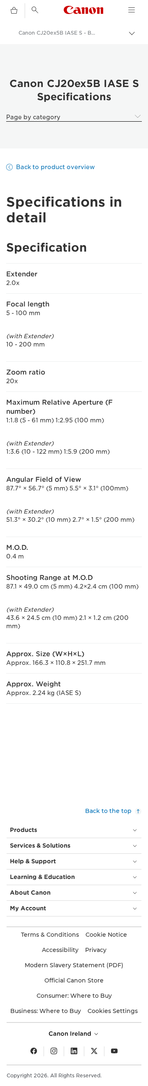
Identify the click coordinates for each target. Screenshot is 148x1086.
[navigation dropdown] (131, 9)
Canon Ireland (71, 1033)
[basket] (14, 10)
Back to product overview (55, 167)
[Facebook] (34, 1051)
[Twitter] (94, 1051)
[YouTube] (114, 1051)
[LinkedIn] (74, 1051)
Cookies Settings (113, 1011)
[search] (35, 9)
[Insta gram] (54, 1051)
